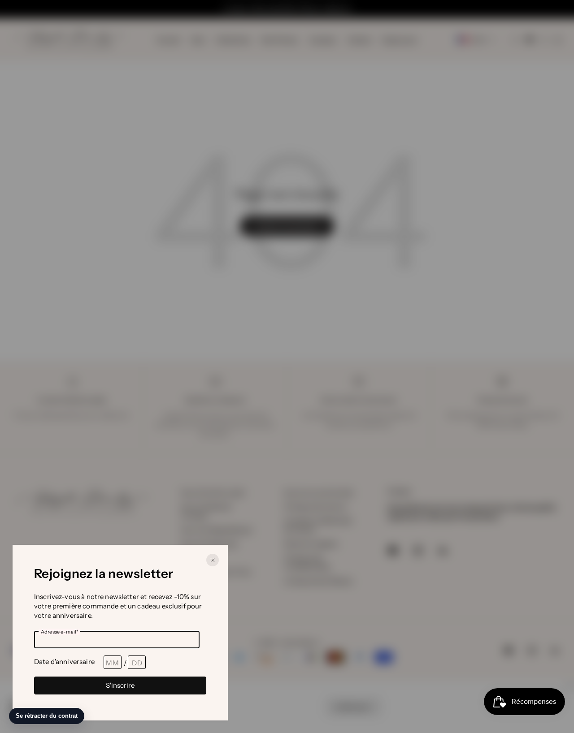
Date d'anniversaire (64, 661)
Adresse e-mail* (59, 632)
